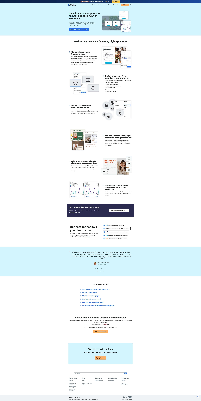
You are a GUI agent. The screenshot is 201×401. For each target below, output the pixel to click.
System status (71, 390)
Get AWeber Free (125, 4)
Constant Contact (125, 384)
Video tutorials (71, 387)
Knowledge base (72, 384)
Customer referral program (87, 383)
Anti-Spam (130, 399)
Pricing (109, 4)
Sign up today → (100, 358)
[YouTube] (126, 397)
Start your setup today (100, 331)
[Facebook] (123, 397)
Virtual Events (71, 382)
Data (127, 399)
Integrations (97, 382)
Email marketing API (99, 380)
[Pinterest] (131, 397)
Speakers (110, 382)
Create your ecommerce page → (119, 210)
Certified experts (72, 389)
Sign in (118, 4)
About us (83, 380)
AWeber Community (72, 383)
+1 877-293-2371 (77, 397)
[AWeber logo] (71, 5)
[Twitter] (125, 397)
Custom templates (72, 386)
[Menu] (131, 4)
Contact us (71, 380)
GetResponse (124, 382)
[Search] (125, 373)
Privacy (123, 399)
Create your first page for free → (78, 29)
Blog (114, 4)
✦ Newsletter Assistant (96, 4)
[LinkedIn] (130, 397)
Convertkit (123, 383)
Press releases (111, 380)
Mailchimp (123, 380)
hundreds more (87, 237)
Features (104, 4)
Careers (83, 382)
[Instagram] (128, 397)
